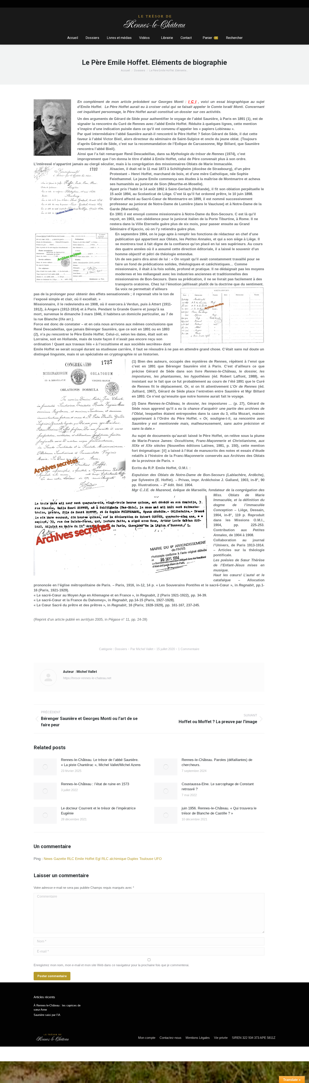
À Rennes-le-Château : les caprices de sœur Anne (57, 1007)
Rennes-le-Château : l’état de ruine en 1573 (95, 784)
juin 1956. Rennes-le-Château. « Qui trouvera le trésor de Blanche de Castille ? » (219, 810)
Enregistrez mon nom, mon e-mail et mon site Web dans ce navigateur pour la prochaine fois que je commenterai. (111, 965)
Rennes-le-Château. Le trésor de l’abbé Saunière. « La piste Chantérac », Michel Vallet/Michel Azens (101, 762)
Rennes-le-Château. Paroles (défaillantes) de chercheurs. (217, 762)
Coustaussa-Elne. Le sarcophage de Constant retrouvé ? (218, 786)
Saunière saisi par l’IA (47, 1014)
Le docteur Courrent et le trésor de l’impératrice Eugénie (98, 810)
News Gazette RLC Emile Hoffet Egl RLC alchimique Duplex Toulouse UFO (103, 859)
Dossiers (121, 649)
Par (141, 649)
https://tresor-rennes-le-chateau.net (87, 678)
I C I (192, 102)
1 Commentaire (188, 649)
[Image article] (45, 766)
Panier (210, 38)
